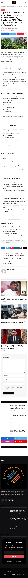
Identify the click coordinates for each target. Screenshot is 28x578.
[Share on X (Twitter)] (12, 34)
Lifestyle (9, 574)
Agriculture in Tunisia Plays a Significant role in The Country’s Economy (12, 241)
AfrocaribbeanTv (20, 571)
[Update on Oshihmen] (4, 423)
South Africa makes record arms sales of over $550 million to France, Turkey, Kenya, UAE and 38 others (14, 322)
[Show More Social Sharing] (25, 34)
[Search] (26, 2)
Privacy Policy (13, 561)
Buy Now (24, 574)
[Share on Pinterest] (20, 34)
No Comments (5, 30)
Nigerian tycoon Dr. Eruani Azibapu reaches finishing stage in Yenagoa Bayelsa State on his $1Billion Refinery (17, 430)
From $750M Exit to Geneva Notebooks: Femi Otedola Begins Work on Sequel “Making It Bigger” (14, 299)
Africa (3, 9)
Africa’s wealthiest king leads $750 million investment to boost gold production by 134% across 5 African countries (13, 347)
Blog (5, 6)
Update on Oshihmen (14, 422)
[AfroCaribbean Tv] (14, 2)
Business (19, 574)
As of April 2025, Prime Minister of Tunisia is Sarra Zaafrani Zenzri (20, 257)
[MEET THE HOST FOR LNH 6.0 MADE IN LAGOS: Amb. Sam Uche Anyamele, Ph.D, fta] (4, 415)
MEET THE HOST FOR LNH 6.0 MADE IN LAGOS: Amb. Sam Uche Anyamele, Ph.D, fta (18, 415)
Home (2, 6)
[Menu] (2, 2)
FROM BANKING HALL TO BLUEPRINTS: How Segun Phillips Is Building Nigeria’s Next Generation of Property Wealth (17, 407)
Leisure (13, 574)
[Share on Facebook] (5, 34)
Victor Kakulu (9, 28)
